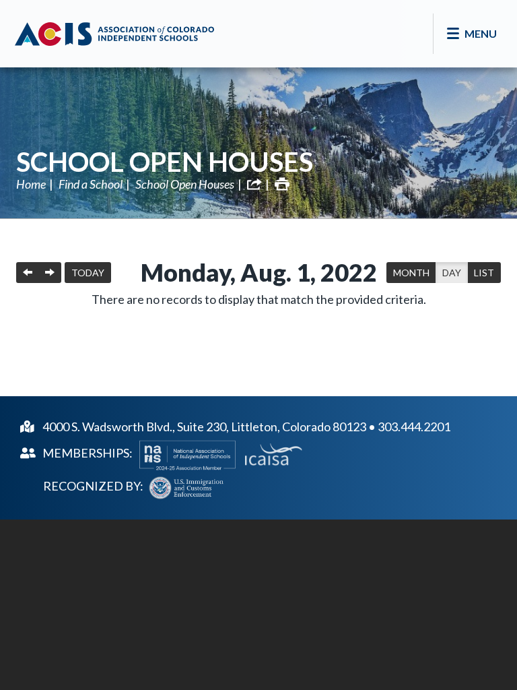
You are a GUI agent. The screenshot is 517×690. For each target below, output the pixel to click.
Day (451, 272)
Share (254, 184)
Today (87, 272)
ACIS (114, 34)
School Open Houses (164, 162)
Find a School (91, 184)
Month (411, 272)
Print (282, 184)
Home (31, 184)
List (484, 272)
